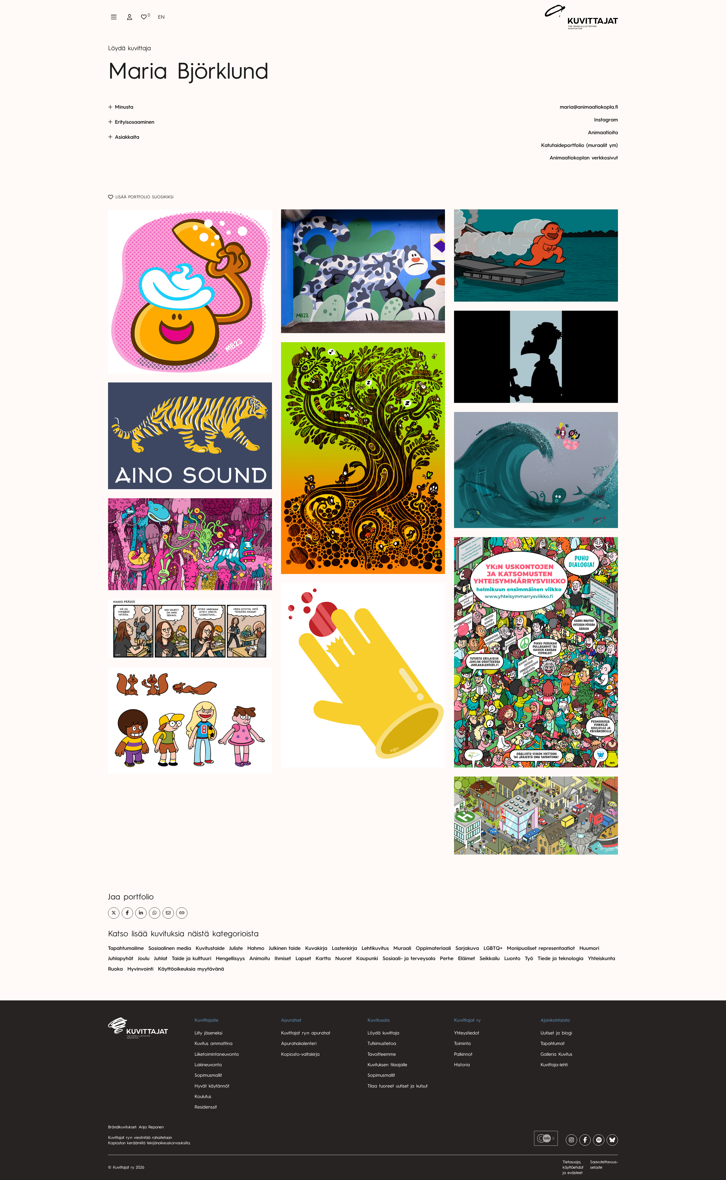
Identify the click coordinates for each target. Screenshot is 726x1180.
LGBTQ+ (493, 948)
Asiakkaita (127, 137)
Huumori (589, 948)
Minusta (124, 107)
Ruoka (115, 969)
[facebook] (585, 1140)
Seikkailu (490, 958)
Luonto (512, 958)
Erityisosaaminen (134, 122)
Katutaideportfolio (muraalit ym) (579, 145)
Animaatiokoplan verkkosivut (584, 158)
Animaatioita (603, 132)
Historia (462, 1064)
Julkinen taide (285, 948)
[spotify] (598, 1140)
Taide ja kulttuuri (191, 958)
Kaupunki (367, 958)
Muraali (402, 948)
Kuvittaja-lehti (554, 1064)
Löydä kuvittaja (129, 48)
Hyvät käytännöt (212, 1086)
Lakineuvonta (208, 1064)
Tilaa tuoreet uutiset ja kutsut (398, 1086)
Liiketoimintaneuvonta (217, 1054)
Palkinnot (463, 1054)
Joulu (143, 958)
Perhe (446, 958)
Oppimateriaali (433, 948)
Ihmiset (283, 958)
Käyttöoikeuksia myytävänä (191, 969)
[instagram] (571, 1140)
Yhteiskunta (601, 958)
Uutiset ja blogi (556, 1033)
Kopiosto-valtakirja (300, 1054)
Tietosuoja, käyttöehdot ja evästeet (573, 1167)
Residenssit (206, 1107)
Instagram (606, 120)
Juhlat (160, 958)
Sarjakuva (467, 948)
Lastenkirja (344, 948)
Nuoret (343, 958)
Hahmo (255, 948)
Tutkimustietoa (382, 1043)
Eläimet (466, 958)
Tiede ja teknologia (560, 958)
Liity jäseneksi (208, 1033)
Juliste (236, 948)
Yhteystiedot (466, 1033)
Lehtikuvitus (375, 948)
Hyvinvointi (140, 969)
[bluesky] (612, 1140)
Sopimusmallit (208, 1075)
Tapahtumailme (126, 948)
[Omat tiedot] (129, 17)
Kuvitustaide (210, 948)
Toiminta (462, 1043)
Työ (529, 958)
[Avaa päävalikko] (113, 17)
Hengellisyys (230, 958)
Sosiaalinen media (169, 948)
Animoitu (259, 958)
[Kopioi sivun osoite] (181, 913)
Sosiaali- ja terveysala (409, 958)
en (161, 17)
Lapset (303, 958)
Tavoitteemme (382, 1054)
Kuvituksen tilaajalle (387, 1064)
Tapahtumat (553, 1043)
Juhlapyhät (120, 958)
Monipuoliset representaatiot (541, 948)
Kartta (323, 958)
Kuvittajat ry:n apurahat (305, 1033)
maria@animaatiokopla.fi (589, 107)
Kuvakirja (316, 948)
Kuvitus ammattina (214, 1043)
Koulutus (203, 1096)
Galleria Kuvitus (556, 1054)
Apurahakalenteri (298, 1043)
